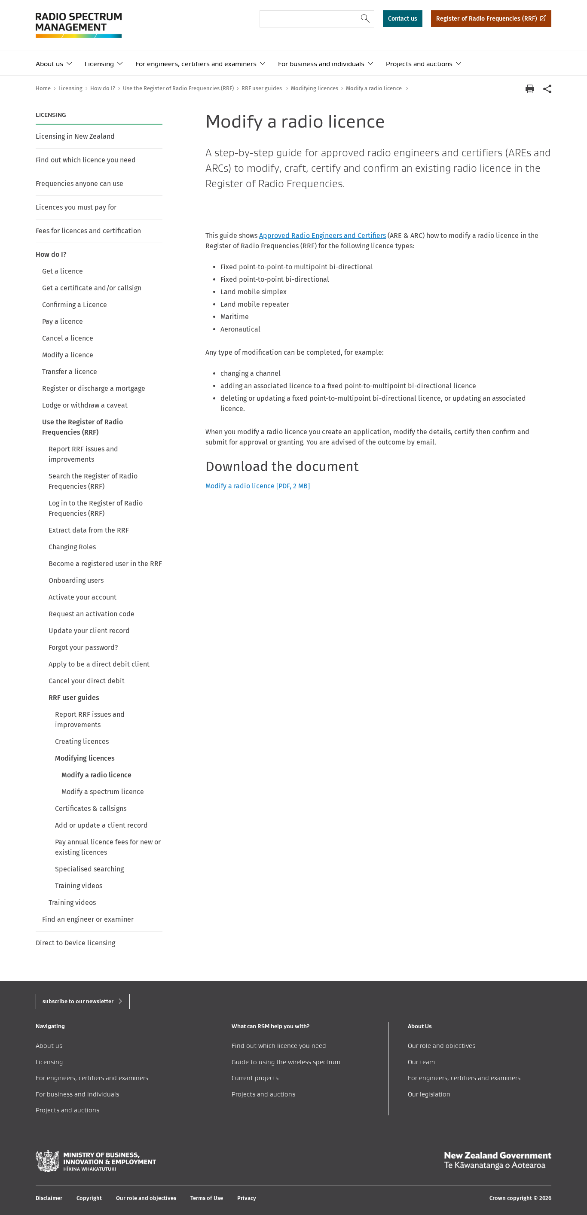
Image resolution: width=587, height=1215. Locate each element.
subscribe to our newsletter (78, 1001)
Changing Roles (72, 547)
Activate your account (82, 597)
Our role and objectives (441, 1045)
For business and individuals (321, 64)
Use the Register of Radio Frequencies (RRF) (82, 427)
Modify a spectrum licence (102, 792)
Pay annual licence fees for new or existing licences (108, 847)
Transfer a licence (69, 372)
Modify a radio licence (96, 775)
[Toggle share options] (547, 88)
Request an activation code (92, 614)
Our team (421, 1062)
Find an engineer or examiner (88, 919)
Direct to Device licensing (75, 943)
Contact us (402, 18)
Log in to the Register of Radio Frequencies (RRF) (96, 508)
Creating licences (82, 741)
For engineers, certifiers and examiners (196, 64)
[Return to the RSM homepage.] (79, 25)
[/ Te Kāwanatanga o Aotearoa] (497, 1161)
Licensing (99, 64)
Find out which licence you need (86, 160)
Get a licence (62, 271)
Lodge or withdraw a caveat (85, 405)
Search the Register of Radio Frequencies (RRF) (93, 481)
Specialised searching (89, 869)
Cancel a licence (67, 338)
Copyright (89, 1198)
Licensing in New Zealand (75, 136)
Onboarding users (76, 580)
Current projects (255, 1078)
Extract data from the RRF (89, 530)
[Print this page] (530, 89)
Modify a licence (67, 355)
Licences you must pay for (76, 207)
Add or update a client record (101, 825)
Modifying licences (85, 758)
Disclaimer (49, 1198)
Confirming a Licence (74, 305)
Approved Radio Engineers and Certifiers (322, 235)
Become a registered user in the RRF (105, 564)
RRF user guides (74, 698)
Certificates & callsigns (90, 808)
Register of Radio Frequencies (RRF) (486, 18)
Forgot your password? (83, 647)
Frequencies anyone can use (79, 184)
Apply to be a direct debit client (99, 664)
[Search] (365, 18)
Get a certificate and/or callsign (91, 288)
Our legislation (429, 1094)
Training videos (78, 886)
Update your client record (89, 631)
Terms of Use (206, 1198)
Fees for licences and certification (88, 231)
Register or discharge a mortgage (93, 388)
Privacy (246, 1198)
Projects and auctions (419, 64)
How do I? (51, 254)
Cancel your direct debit (87, 681)
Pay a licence (62, 321)
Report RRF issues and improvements (83, 454)
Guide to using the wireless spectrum (286, 1062)
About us (49, 64)
